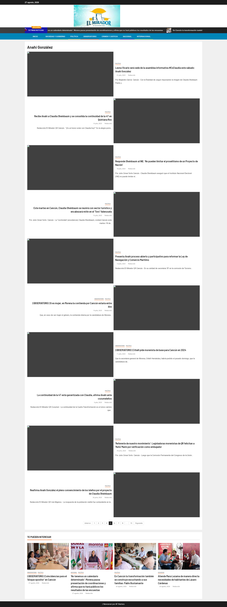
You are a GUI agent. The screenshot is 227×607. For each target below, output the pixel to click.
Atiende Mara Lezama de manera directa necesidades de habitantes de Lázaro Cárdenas (178, 580)
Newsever (107, 604)
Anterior (88, 523)
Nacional (127, 36)
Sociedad (161, 572)
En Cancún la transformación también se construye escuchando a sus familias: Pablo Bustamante (134, 580)
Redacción (131, 75)
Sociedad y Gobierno (55, 36)
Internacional (144, 36)
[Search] (200, 36)
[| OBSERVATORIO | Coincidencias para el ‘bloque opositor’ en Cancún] (48, 556)
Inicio (35, 36)
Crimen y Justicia (110, 36)
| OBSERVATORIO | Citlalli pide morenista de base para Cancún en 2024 (150, 349)
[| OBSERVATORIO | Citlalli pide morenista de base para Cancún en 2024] (70, 354)
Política (74, 36)
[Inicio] (27, 36)
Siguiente (139, 523)
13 (131, 523)
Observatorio (89, 36)
